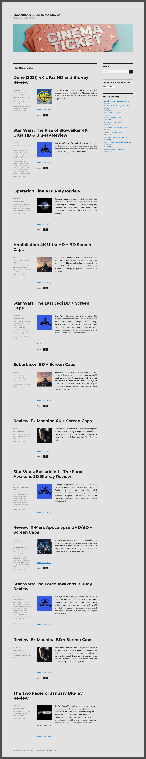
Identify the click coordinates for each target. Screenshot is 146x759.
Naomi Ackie (17, 171)
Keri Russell (20, 167)
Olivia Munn (22, 560)
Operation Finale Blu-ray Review (46, 191)
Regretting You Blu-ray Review (114, 149)
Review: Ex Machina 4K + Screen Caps (52, 420)
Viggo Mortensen (19, 715)
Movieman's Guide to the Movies (36, 15)
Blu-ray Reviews (18, 201)
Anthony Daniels (18, 323)
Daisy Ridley (17, 157)
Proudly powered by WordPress (46, 750)
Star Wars (27, 173)
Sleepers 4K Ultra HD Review (113, 113)
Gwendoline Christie (20, 330)
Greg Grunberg (18, 161)
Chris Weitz (26, 204)
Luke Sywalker (23, 332)
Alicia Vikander (18, 434)
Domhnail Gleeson (19, 606)
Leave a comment (19, 176)
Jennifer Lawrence (25, 552)
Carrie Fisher (27, 155)
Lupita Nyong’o (18, 334)
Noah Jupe (22, 384)
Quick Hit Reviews (25, 95)
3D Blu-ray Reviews (19, 487)
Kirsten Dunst (17, 711)
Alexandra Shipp (18, 547)
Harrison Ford (17, 498)
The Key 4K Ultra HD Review (113, 132)
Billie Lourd (23, 152)
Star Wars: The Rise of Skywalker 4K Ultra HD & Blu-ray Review (50, 133)
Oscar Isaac (25, 104)
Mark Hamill (23, 169)
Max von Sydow (23, 614)
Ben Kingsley (17, 204)
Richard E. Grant (18, 173)
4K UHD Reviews (18, 93)
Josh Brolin (17, 104)
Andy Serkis (26, 321)
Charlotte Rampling (19, 97)
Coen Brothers (18, 378)
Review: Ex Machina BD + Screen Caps (52, 639)
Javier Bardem (24, 102)
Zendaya (23, 110)
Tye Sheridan (22, 564)
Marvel (18, 556)
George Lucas (23, 159)
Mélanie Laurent (18, 208)
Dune (21, 100)
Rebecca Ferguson (19, 106)
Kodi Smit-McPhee (19, 554)
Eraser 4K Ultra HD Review (112, 118)
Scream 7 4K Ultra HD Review (113, 123)
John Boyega (17, 165)
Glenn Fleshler (24, 380)
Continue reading (44, 110)
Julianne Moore (18, 382)
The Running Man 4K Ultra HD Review (116, 137)
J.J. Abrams (25, 163)
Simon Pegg (25, 617)
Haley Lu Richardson (20, 206)
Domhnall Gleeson (19, 327)
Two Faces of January (20, 713)
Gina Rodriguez (18, 265)
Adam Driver (17, 150)
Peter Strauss (25, 210)
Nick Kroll (28, 208)
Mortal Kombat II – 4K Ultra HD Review (116, 101)
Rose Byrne (21, 562)
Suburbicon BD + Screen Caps (44, 364)
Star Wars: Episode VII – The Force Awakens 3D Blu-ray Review (48, 474)
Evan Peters (22, 550)
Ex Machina (23, 436)
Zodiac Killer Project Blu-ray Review (115, 127)
